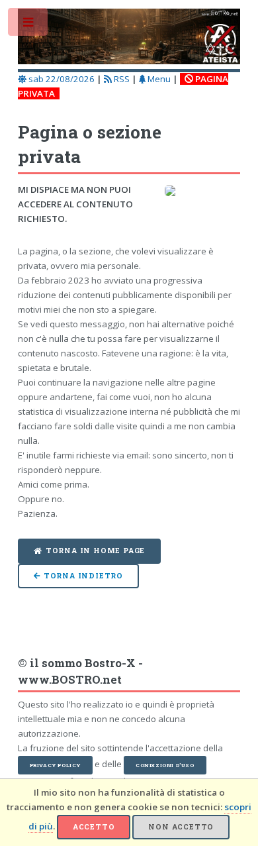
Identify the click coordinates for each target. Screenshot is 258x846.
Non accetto (181, 826)
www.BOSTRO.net (70, 679)
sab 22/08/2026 (60, 79)
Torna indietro (83, 575)
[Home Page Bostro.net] (129, 39)
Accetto (94, 826)
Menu (158, 79)
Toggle (29, 25)
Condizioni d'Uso (165, 765)
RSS (121, 79)
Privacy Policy (55, 765)
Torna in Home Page (95, 550)
